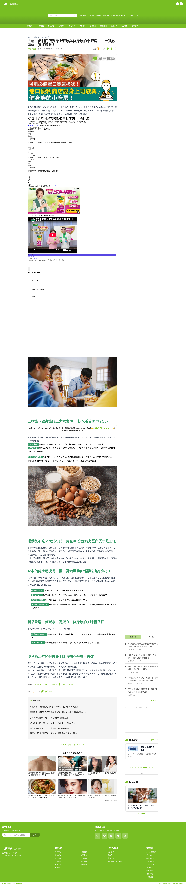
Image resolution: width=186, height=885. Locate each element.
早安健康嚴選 (151, 858)
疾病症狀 (30, 26)
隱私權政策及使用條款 (115, 861)
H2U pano (150, 867)
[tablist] (141, 637)
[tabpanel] (141, 671)
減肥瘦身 (62, 26)
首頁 (29, 37)
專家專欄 (103, 26)
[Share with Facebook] (111, 48)
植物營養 (124, 26)
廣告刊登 (111, 858)
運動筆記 (149, 871)
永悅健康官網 (151, 852)
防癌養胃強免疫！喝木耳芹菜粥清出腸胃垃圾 (49, 718)
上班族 (63, 684)
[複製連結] (115, 48)
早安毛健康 (150, 864)
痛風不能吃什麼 (95, 16)
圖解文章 (114, 26)
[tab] (133, 637)
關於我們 (111, 852)
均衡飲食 (54, 684)
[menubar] (82, 26)
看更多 (153, 700)
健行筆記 (149, 874)
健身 (46, 684)
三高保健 (82, 26)
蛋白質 (71, 684)
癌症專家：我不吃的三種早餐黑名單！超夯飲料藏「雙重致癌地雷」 (58, 712)
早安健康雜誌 (151, 861)
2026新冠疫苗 (133, 16)
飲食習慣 (38, 684)
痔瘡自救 (106, 16)
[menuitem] (30, 26)
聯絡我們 (111, 855)
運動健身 (72, 26)
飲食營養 (51, 26)
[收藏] (98, 48)
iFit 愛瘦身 (150, 877)
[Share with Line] (107, 48)
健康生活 (41, 26)
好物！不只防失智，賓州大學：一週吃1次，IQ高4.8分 (52, 723)
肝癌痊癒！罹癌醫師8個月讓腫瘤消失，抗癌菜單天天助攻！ (55, 707)
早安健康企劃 (32, 49)
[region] (72, 429)
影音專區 (93, 26)
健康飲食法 (45, 37)
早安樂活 (135, 26)
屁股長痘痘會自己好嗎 (119, 16)
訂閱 (34, 835)
